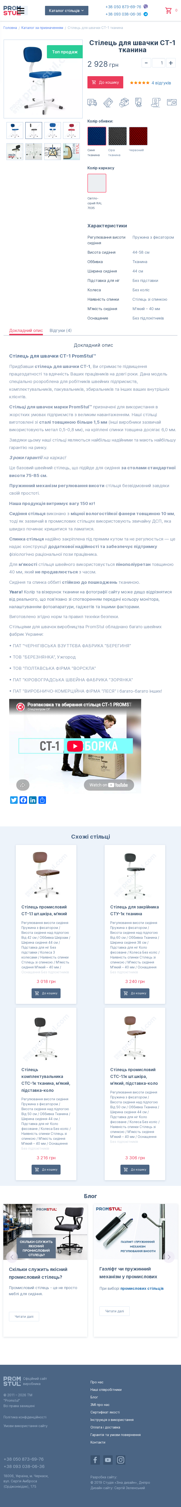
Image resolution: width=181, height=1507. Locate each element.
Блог (90, 1196)
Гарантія (156, 102)
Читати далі (24, 1316)
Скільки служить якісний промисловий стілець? (38, 1273)
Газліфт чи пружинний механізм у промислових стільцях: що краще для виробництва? (128, 1274)
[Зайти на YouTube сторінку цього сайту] (108, 1460)
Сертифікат (140, 102)
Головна (10, 28)
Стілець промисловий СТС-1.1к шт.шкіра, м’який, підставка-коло (134, 1076)
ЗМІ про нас (100, 1405)
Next (169, 1257)
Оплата (108, 102)
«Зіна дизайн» (126, 1482)
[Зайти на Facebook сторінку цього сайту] (95, 1460)
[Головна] (12, 10)
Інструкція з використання (172, 102)
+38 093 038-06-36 (123, 14)
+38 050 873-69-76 (123, 6)
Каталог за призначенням (42, 28)
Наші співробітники (106, 1390)
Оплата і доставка (105, 1427)
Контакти (97, 1442)
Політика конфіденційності (25, 1417)
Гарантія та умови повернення (115, 1435)
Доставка (92, 102)
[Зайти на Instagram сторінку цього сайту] (120, 1460)
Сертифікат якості (105, 1412)
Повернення (124, 102)
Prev (12, 1257)
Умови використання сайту (26, 1426)
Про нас (96, 1382)
